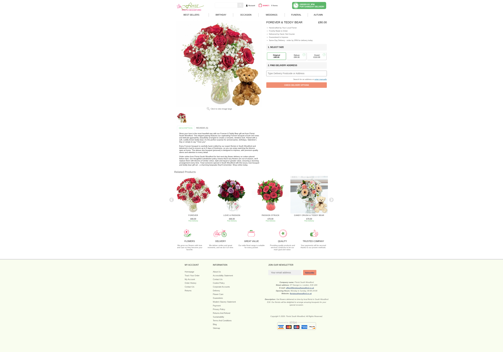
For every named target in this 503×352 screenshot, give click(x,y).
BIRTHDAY (221, 15)
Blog (215, 324)
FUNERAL (296, 15)
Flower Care (218, 294)
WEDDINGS (271, 15)
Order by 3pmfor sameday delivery (312, 5)
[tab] (185, 128)
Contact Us (189, 287)
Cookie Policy (219, 283)
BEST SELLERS (191, 15)
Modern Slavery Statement (224, 302)
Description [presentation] (185, 128)
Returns (188, 290)
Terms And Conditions (222, 320)
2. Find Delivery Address (282, 65)
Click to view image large (221, 109)
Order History (190, 283)
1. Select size (276, 47)
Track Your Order (192, 275)
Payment (217, 305)
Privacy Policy (219, 309)
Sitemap (216, 328)
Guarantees (218, 298)
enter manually (321, 79)
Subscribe (309, 273)
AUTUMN (318, 15)
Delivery (216, 290)
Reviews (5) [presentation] (202, 128)
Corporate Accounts (221, 287)
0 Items (274, 5)
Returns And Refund (221, 313)
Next (331, 200)
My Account (190, 279)
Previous (171, 200)
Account (251, 5)
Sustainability (218, 317)
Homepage (189, 272)
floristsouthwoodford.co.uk (301, 293)
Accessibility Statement (223, 275)
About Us (217, 272)
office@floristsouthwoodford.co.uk (300, 288)
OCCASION (246, 15)
